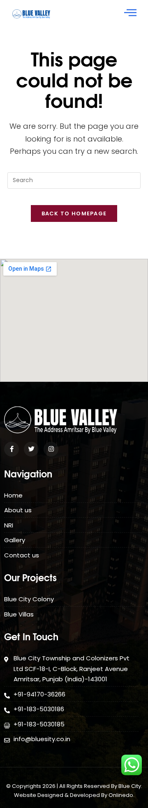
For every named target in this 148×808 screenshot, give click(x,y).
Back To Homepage (74, 213)
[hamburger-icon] (130, 13)
